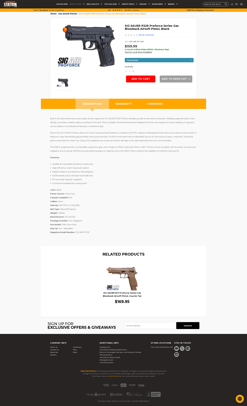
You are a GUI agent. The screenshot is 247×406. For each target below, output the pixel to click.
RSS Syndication (106, 355)
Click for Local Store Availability (138, 52)
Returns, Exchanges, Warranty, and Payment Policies (120, 352)
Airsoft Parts (128, 4)
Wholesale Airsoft (106, 360)
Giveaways (77, 347)
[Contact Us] (235, 4)
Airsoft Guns (76, 4)
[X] (182, 348)
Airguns (143, 4)
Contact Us (54, 350)
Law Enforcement (107, 362)
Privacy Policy (125, 401)
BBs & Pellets (93, 4)
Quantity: (129, 66)
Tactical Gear (110, 4)
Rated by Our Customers (48, 10)
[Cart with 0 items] (240, 4)
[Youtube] (176, 348)
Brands (171, 4)
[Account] (231, 4)
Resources (54, 352)
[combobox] (216, 4)
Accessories (157, 4)
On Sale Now (62, 4)
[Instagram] (176, 354)
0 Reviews (155, 103)
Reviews (53, 355)
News (75, 352)
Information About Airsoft (110, 357)
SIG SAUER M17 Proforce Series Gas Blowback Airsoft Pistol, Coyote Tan (122, 294)
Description (92, 103)
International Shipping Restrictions (113, 350)
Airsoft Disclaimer (114, 376)
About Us (53, 347)
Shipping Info (105, 347)
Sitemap (115, 401)
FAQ (75, 350)
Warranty (123, 103)
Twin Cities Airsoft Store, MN (162, 347)
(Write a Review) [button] (146, 35)
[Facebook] (188, 348)
